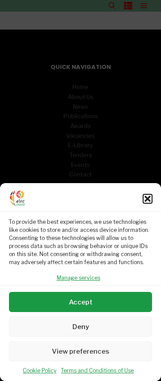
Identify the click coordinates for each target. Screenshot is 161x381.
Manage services (78, 277)
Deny (80, 327)
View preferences (80, 351)
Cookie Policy (39, 370)
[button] (147, 198)
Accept (81, 302)
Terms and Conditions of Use (97, 370)
